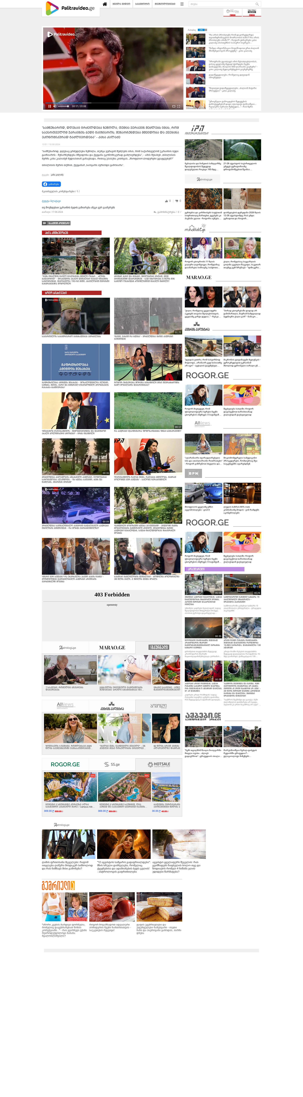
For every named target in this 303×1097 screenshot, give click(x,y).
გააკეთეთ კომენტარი (59, 223)
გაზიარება (54, 184)
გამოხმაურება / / (169, 212)
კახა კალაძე (57, 174)
